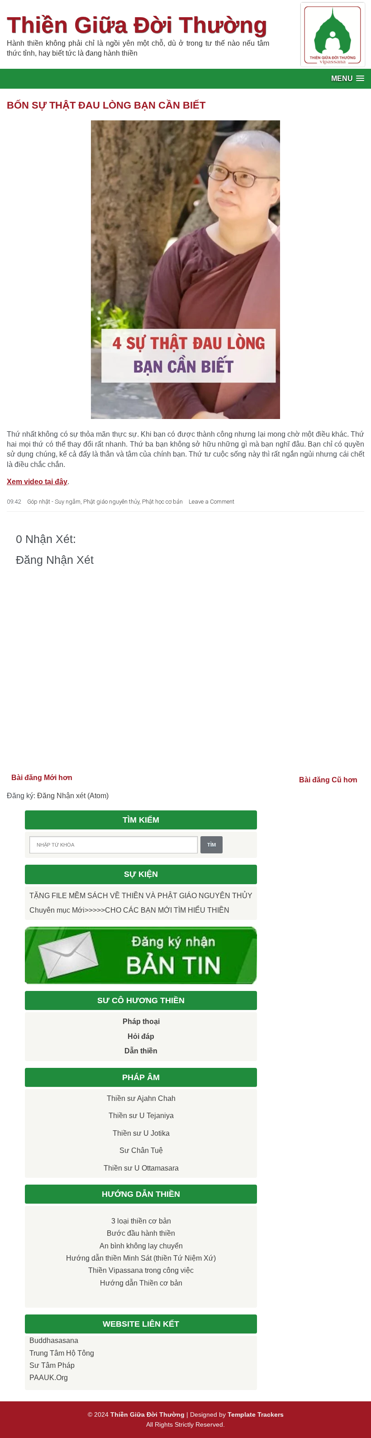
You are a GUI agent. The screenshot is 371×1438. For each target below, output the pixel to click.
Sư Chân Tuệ (141, 1150)
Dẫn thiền (140, 1051)
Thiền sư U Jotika (141, 1133)
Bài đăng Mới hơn (41, 777)
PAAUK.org (48, 1377)
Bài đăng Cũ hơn (328, 780)
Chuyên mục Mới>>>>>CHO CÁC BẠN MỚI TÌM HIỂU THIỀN (129, 910)
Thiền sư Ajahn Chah (141, 1098)
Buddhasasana (53, 1340)
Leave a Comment (211, 501)
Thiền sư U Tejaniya (141, 1115)
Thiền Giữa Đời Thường (137, 25)
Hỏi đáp (141, 1036)
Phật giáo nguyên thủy (111, 501)
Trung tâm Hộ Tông (61, 1353)
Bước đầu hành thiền (141, 1233)
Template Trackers (256, 1414)
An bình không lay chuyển (141, 1246)
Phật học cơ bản (162, 501)
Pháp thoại (141, 1021)
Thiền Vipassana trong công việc (141, 1270)
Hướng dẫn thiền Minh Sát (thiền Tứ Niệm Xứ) (141, 1258)
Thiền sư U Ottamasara (141, 1168)
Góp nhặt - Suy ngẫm (54, 501)
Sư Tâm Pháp (52, 1365)
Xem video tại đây (37, 482)
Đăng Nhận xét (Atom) (73, 796)
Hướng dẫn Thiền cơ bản (141, 1283)
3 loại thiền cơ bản (141, 1221)
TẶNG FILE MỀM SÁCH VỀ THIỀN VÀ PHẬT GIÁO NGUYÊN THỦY (140, 896)
